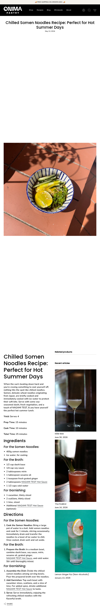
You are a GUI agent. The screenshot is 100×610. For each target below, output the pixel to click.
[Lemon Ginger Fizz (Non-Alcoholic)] (75, 541)
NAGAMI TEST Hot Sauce (34, 481)
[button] (31, 10)
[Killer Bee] (75, 400)
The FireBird (60, 504)
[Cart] (95, 10)
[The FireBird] (75, 471)
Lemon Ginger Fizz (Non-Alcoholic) (72, 574)
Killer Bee (59, 433)
